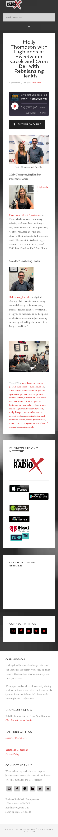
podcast (12, 415)
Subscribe (31, 112)
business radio (23, 386)
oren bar (39, 412)
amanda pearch (28, 383)
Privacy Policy (12, 754)
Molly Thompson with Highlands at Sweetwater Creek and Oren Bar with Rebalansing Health (29, 59)
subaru (36, 423)
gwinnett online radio (28, 405)
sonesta (22, 419)
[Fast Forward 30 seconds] (35, 107)
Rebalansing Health (19, 297)
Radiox (20, 415)
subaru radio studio (26, 426)
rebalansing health (32, 415)
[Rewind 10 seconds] (23, 107)
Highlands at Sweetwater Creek (29, 408)
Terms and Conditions (16, 749)
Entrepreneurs (15, 390)
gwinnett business (27, 394)
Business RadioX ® (29, 5)
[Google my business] (25, 788)
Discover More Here (16, 737)
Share (43, 112)
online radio (29, 412)
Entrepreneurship (29, 390)
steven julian (26, 423)
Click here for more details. (19, 720)
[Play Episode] (14, 106)
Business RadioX (37, 386)
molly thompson (16, 412)
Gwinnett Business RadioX (21, 401)
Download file (29, 124)
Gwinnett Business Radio (35, 397)
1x (29, 107)
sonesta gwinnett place (35, 419)
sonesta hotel (14, 423)
